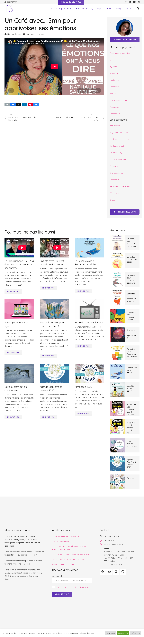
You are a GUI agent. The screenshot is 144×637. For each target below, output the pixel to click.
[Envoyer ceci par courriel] (7, 104)
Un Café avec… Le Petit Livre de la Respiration (70, 554)
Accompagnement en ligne (63, 564)
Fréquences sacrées (60, 541)
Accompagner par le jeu (120, 53)
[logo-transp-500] (9, 8)
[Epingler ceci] (30, 104)
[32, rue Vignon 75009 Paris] (102, 544)
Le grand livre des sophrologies (132, 443)
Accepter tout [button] (123, 633)
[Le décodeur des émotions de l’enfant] (117, 316)
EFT (111, 60)
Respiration (114, 107)
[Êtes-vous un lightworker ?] (117, 334)
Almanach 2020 (83, 386)
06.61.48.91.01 (109, 541)
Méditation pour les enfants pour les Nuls (131, 428)
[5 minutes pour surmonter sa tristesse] (117, 242)
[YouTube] (134, 2)
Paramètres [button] (111, 633)
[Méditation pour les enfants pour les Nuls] (117, 426)
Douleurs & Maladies (118, 159)
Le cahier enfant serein (130, 388)
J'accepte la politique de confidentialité (72, 587)
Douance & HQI (116, 153)
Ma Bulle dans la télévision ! (89, 322)
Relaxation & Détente (118, 100)
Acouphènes (115, 126)
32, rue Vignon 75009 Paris (115, 544)
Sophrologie (115, 114)
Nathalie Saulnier (14, 34)
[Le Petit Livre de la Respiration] (117, 371)
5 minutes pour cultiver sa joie (132, 259)
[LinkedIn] (130, 2)
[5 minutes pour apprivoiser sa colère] (117, 297)
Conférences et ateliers (119, 139)
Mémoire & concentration (120, 186)
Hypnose (113, 66)
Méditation (114, 80)
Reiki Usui (113, 93)
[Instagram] (139, 2)
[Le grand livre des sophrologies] (117, 445)
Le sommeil (114, 180)
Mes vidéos (39, 34)
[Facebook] (126, 2)
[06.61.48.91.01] (102, 541)
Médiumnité (114, 87)
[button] (71, 8)
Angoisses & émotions (119, 132)
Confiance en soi (117, 146)
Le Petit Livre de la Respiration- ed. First (68, 559)
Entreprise (114, 166)
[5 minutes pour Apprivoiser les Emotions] (117, 352)
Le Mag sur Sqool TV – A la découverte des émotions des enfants (19, 264)
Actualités (30, 34)
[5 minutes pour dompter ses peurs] (117, 279)
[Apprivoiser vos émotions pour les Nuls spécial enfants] (117, 408)
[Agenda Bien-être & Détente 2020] (117, 463)
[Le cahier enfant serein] (117, 389)
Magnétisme (115, 73)
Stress (112, 200)
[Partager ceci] (13, 104)
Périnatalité (114, 193)
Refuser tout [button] (135, 633)
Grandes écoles (116, 173)
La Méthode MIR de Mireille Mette (65, 536)
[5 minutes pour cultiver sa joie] (117, 260)
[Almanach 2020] (117, 481)
